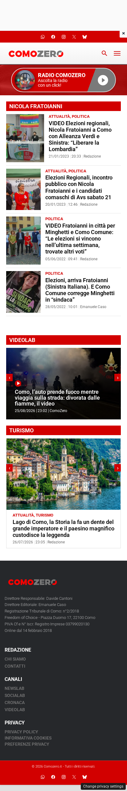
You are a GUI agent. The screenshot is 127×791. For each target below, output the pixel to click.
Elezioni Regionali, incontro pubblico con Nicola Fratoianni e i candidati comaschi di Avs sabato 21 (79, 187)
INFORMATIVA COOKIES (28, 737)
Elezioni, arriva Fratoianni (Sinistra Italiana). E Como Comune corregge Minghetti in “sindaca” (80, 290)
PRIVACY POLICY (21, 731)
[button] (63, 80)
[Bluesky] (84, 777)
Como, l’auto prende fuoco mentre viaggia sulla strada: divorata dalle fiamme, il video (57, 398)
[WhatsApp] (43, 777)
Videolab (15, 709)
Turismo (44, 515)
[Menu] (117, 53)
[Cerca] (104, 53)
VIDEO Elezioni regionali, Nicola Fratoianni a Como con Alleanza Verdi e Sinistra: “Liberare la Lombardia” (80, 136)
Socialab (15, 695)
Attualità (59, 116)
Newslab (14, 688)
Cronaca (15, 702)
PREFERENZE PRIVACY (27, 744)
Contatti (15, 666)
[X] (74, 777)
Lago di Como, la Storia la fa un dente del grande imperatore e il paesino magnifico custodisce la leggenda (63, 528)
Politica (81, 116)
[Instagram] (63, 777)
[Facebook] (53, 777)
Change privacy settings (103, 786)
